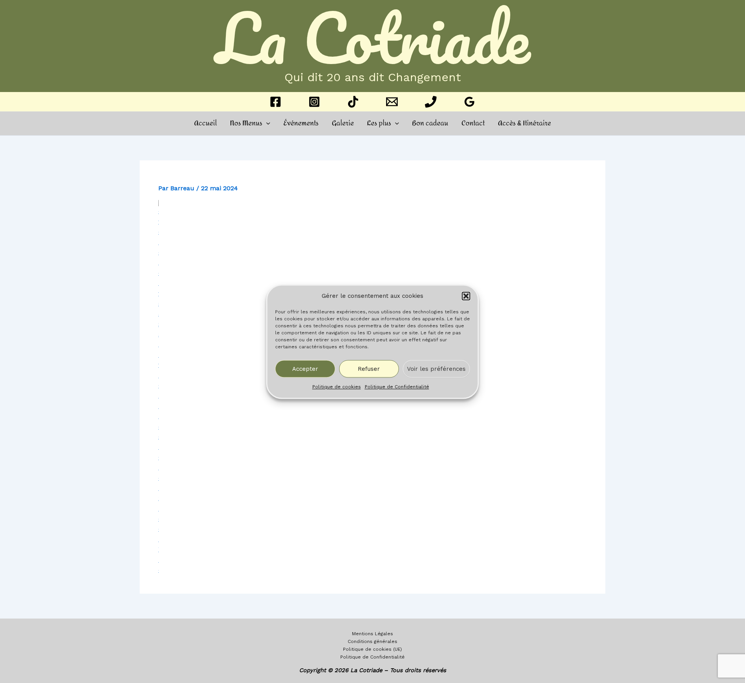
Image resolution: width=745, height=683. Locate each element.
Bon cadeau (430, 123)
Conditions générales (372, 641)
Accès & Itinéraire (524, 123)
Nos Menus (246, 123)
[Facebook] (275, 101)
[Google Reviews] (469, 101)
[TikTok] (353, 101)
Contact (473, 123)
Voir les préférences (436, 368)
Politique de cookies (336, 387)
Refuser (369, 368)
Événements (301, 123)
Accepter (305, 368)
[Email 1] (392, 101)
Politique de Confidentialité (397, 387)
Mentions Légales (372, 633)
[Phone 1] (430, 101)
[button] (466, 296)
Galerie (343, 123)
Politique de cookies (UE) (372, 649)
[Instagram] (314, 101)
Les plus (379, 123)
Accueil (205, 123)
